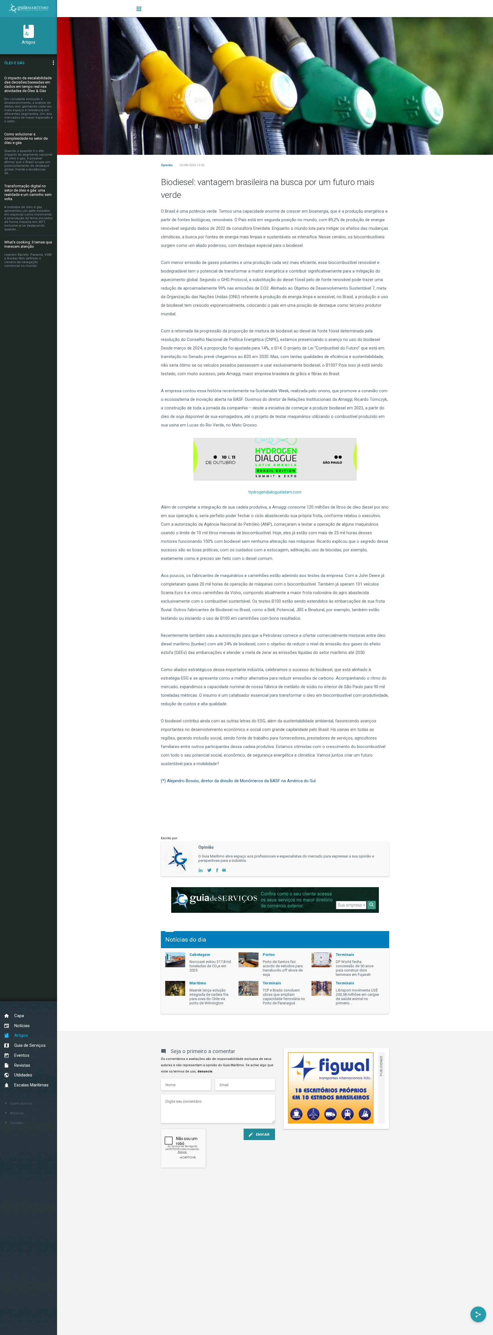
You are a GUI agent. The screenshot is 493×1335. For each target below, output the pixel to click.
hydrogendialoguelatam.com (275, 492)
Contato (16, 1123)
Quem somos (21, 1103)
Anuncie (16, 1113)
